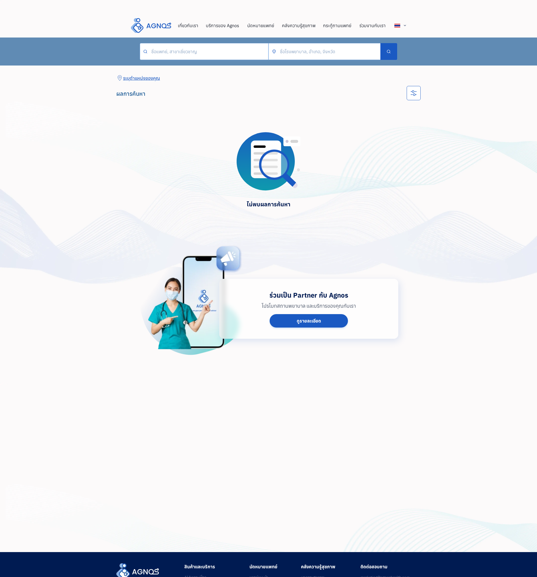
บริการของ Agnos (222, 25)
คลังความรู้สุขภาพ (298, 25)
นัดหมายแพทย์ (260, 25)
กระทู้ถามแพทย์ (337, 25)
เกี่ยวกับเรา (188, 25)
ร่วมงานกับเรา (372, 25)
